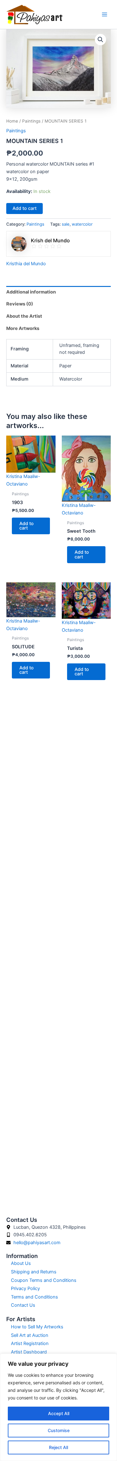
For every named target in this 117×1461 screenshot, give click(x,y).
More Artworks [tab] (22, 328)
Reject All (58, 1447)
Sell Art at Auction (29, 1335)
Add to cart (24, 208)
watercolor (82, 224)
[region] (58, 1407)
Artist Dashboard (29, 1352)
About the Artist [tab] (24, 316)
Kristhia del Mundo (26, 263)
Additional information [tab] (31, 292)
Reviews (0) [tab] (19, 304)
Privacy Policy (25, 1288)
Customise (59, 1430)
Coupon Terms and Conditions (43, 1280)
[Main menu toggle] (104, 14)
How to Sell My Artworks (37, 1327)
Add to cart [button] (26, 526)
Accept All (58, 1413)
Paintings (31, 121)
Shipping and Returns (33, 1272)
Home (12, 121)
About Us (21, 1263)
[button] (100, 39)
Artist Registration (30, 1343)
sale (66, 224)
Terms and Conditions (34, 1297)
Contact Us (23, 1305)
